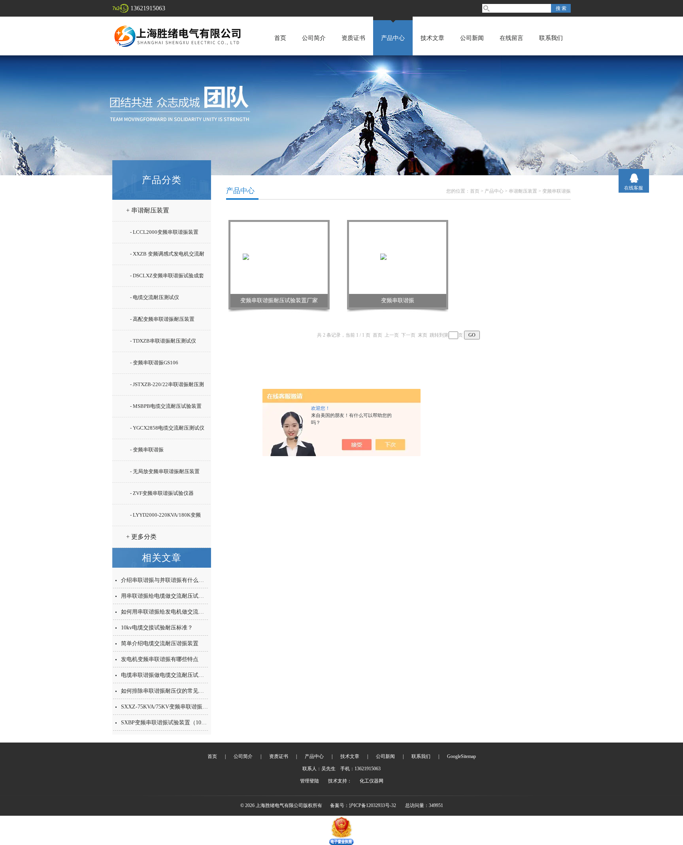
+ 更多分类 (141, 536)
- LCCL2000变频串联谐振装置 (164, 232)
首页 (280, 38)
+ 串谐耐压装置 (147, 210)
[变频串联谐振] (397, 257)
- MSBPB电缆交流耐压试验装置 (166, 406)
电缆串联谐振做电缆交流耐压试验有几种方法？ (179, 675)
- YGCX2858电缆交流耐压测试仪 (167, 428)
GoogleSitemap (461, 756)
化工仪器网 (371, 781)
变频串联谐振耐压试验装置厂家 (279, 300)
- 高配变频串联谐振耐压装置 (162, 319)
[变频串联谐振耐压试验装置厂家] (279, 257)
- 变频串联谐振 (147, 450)
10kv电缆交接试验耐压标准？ (157, 628)
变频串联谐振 (556, 191)
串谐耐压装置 (523, 191)
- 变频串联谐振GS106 (154, 363)
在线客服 (633, 188)
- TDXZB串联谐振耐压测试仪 (163, 341)
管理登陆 (309, 781)
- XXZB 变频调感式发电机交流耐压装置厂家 (167, 257)
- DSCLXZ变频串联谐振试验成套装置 (167, 279)
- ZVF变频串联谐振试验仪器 (162, 493)
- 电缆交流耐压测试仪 (154, 297)
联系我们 (551, 38)
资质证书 (353, 38)
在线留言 (511, 38)
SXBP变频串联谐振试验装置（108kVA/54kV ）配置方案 (189, 723)
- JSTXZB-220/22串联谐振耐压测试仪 (167, 387)
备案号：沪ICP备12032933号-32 (363, 805)
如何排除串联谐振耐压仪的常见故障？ (168, 691)
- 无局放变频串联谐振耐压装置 (165, 471)
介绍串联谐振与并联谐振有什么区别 (165, 580)
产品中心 (393, 38)
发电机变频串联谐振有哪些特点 (159, 659)
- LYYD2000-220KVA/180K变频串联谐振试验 (165, 518)
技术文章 (432, 38)
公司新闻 (472, 38)
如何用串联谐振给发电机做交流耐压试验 (171, 612)
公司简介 (314, 38)
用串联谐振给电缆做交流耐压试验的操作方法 (176, 596)
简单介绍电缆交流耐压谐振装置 (159, 643)
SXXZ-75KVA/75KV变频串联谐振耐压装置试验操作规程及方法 (197, 707)
